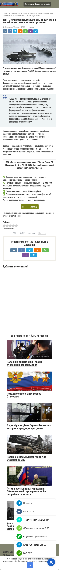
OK (30, 565)
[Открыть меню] (56, 4)
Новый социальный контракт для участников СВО (26, 458)
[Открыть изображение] (11, 4)
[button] (51, 562)
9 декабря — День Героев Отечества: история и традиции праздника (29, 426)
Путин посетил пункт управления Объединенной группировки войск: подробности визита (27, 491)
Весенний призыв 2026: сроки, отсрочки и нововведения (24, 363)
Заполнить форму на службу (37, 4)
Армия (32, 27)
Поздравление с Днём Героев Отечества (24, 394)
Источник (42, 232)
